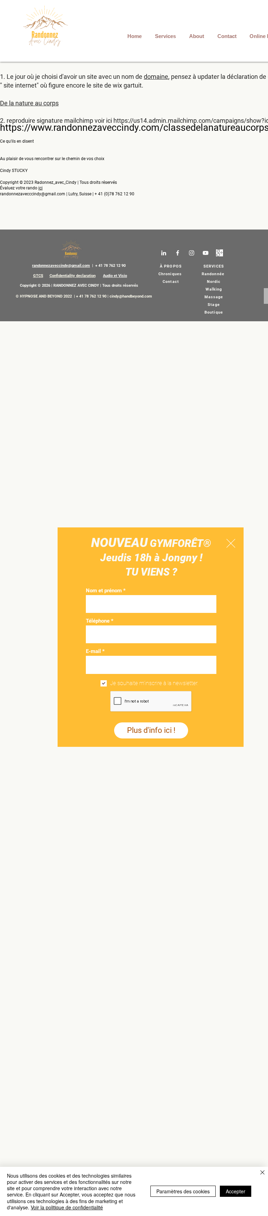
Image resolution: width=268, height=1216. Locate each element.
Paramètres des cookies (183, 1191)
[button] (231, 543)
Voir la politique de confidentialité (67, 1207)
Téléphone (98, 621)
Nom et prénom (104, 590)
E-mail (93, 651)
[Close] (262, 1173)
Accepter (235, 1191)
